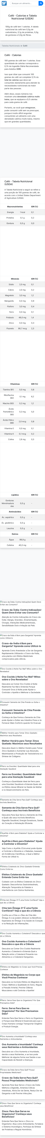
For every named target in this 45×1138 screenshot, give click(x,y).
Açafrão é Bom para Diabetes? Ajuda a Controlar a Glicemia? (22, 842)
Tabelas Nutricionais (11, 46)
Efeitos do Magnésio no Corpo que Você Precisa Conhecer (21, 976)
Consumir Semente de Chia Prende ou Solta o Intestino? (21, 711)
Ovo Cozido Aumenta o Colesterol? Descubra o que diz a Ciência (21, 942)
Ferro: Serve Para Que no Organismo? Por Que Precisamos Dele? (20, 1011)
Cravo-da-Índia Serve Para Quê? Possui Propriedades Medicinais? (20, 1079)
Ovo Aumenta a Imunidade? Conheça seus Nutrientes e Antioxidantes (22, 1045)
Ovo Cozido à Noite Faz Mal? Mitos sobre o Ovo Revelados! (21, 678)
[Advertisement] (22, 152)
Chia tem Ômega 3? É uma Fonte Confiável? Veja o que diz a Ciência (21, 909)
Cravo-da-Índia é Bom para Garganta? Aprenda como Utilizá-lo (21, 644)
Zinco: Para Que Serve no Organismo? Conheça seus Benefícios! (17, 1114)
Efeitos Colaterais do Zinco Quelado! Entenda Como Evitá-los (22, 876)
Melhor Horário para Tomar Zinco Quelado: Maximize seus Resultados (22, 742)
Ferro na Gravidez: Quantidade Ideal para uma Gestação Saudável (22, 775)
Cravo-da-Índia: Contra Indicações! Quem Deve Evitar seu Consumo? (21, 611)
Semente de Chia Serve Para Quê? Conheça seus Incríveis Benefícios (21, 809)
